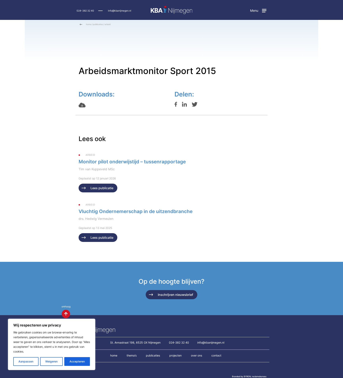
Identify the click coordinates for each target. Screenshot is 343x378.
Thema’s (132, 355)
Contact (216, 355)
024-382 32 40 (85, 10)
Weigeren (51, 361)
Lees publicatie (102, 188)
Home (113, 355)
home (88, 24)
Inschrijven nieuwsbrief (175, 295)
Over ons (196, 355)
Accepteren (77, 361)
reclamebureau (259, 376)
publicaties (98, 24)
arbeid (108, 24)
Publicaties (153, 355)
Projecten (175, 355)
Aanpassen (25, 361)
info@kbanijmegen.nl (119, 10)
